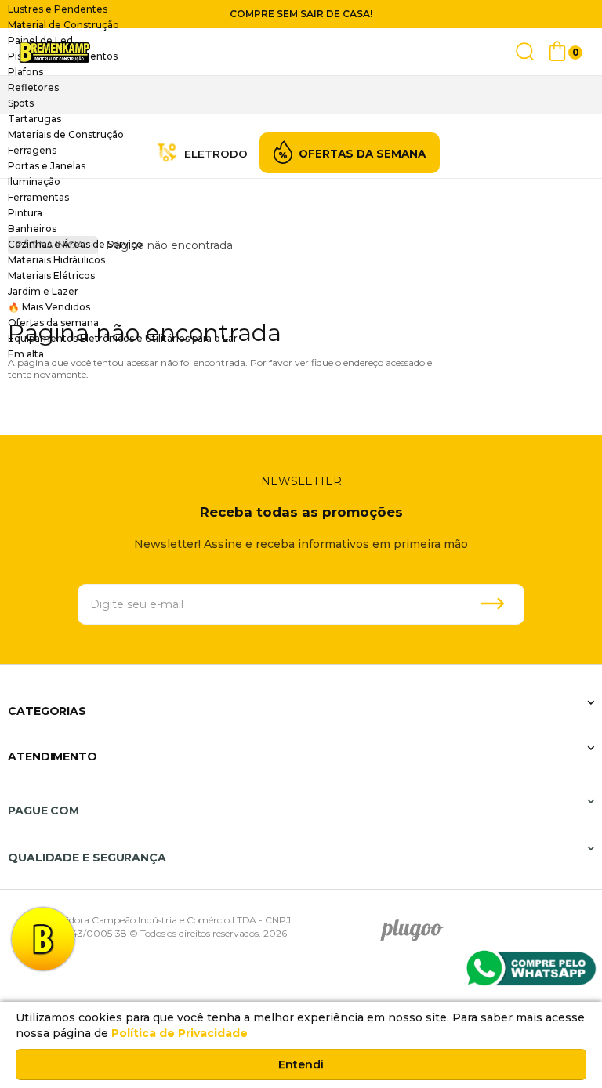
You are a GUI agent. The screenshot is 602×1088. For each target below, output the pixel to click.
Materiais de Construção (66, 134)
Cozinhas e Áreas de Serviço (75, 244)
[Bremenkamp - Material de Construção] (55, 52)
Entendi (301, 1064)
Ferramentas (38, 197)
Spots (21, 103)
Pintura (25, 213)
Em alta (26, 354)
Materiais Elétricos (51, 275)
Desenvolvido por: (418, 925)
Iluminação (34, 181)
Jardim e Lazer (43, 291)
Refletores (33, 87)
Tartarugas (34, 119)
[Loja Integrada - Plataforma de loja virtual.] (523, 910)
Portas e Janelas (46, 166)
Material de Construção (63, 25)
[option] (301, 9)
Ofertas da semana (53, 322)
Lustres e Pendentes (57, 9)
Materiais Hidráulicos (56, 260)
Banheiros (32, 228)
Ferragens (32, 150)
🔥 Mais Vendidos (49, 307)
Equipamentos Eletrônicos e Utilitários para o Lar (123, 338)
